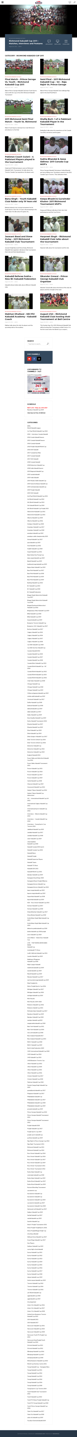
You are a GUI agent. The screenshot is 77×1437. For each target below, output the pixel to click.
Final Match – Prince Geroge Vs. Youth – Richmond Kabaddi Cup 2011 (20, 82)
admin (20, 46)
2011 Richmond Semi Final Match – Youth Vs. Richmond (21, 120)
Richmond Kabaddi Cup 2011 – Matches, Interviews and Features (26, 42)
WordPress (56, 1433)
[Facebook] (34, 359)
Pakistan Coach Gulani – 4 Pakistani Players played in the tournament (20, 159)
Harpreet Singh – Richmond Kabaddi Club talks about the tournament (55, 239)
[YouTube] (29, 359)
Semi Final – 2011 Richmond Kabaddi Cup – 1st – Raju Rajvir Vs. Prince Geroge (55, 82)
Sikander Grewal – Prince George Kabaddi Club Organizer (54, 279)
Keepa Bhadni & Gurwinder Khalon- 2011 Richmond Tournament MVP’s (55, 201)
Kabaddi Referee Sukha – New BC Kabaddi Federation (20, 277)
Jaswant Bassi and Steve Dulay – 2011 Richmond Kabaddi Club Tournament (19, 239)
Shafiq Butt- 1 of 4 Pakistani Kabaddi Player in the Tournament (55, 122)
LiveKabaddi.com (40, 1433)
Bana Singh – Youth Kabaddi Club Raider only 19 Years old (21, 200)
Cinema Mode (66, 44)
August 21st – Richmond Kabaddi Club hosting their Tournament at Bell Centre (55, 317)
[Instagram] (39, 359)
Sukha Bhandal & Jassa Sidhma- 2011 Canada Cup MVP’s (54, 162)
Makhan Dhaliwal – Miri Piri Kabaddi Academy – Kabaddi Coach (20, 317)
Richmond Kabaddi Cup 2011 (17, 38)
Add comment (49, 44)
